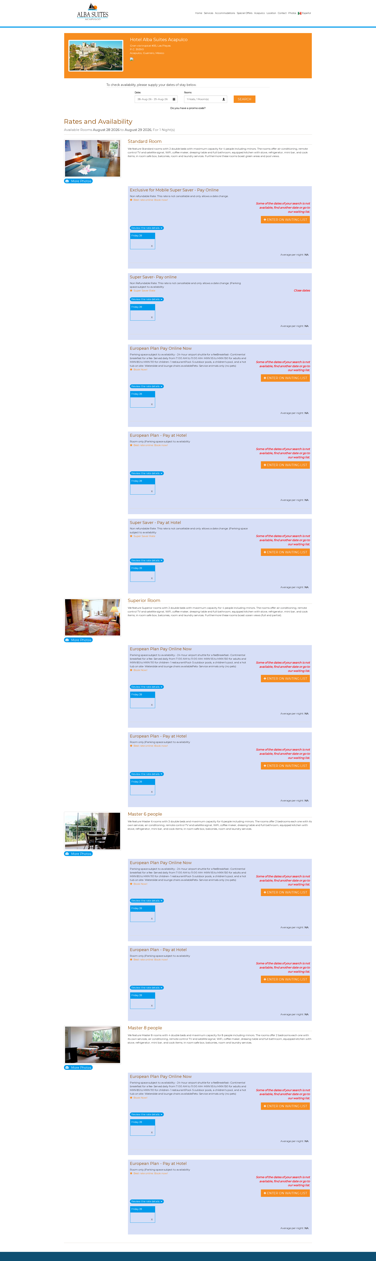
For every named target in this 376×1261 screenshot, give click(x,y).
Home (198, 13)
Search (244, 99)
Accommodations (225, 13)
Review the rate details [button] (145, 227)
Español (306, 13)
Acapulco (259, 13)
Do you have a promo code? (188, 108)
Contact (282, 13)
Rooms (187, 92)
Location (271, 13)
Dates (138, 92)
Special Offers (244, 13)
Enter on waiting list (286, 220)
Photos (292, 13)
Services (208, 13)
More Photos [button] (81, 181)
